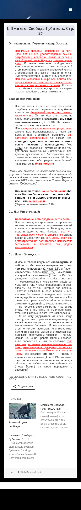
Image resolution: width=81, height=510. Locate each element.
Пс (44, 122)
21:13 (18, 147)
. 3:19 (54, 357)
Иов (70, 144)
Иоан (50, 268)
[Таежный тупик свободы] (22, 411)
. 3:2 (51, 272)
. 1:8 (55, 268)
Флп (45, 272)
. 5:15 (61, 275)
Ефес (53, 275)
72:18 (50, 122)
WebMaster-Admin (31, 472)
